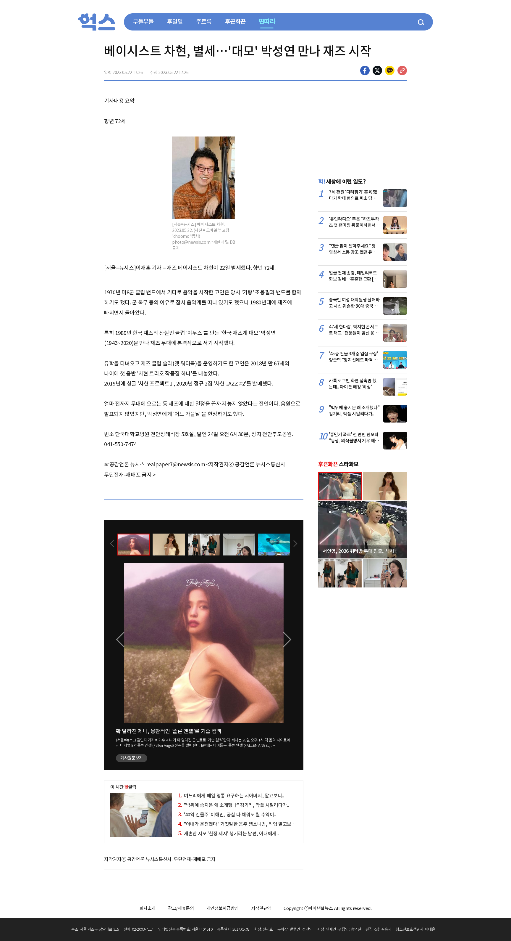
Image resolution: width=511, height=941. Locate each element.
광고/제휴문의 (181, 908)
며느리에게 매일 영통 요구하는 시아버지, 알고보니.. (231, 796)
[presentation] (112, 544)
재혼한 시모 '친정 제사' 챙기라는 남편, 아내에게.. (228, 833)
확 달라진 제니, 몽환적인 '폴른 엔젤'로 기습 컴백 (168, 731)
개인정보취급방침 (222, 908)
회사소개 (148, 908)
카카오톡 (389, 70)
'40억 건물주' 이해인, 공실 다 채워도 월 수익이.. (227, 815)
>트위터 (377, 70)
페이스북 (365, 70)
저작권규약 (261, 908)
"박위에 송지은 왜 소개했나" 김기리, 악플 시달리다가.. (233, 805)
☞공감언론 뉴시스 (124, 464)
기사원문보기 (131, 758)
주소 (402, 70)
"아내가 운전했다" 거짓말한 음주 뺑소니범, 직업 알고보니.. (238, 824)
